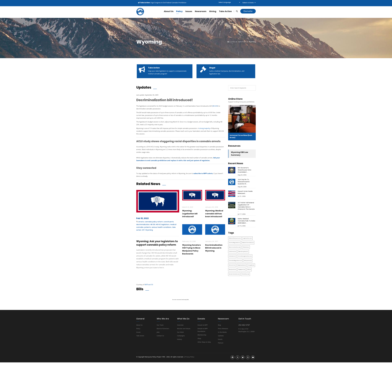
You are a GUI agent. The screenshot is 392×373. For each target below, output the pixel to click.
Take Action (225, 11)
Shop (199, 338)
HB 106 (152, 224)
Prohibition (245, 274)
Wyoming (149, 230)
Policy (179, 11)
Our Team (160, 325)
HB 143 (158, 224)
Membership (202, 335)
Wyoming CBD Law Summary (239, 153)
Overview (180, 325)
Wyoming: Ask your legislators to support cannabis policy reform (157, 243)
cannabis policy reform (154, 222)
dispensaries (241, 265)
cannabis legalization (245, 256)
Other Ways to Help (204, 342)
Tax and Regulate (234, 242)
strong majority (204, 128)
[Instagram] (248, 357)
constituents (169, 222)
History (179, 339)
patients (147, 227)
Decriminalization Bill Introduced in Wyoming (213, 248)
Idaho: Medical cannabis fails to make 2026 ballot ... (246, 221)
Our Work (180, 332)
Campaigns (181, 336)
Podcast (220, 343)
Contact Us (160, 336)
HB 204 (215, 106)
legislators (165, 224)
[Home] (228, 42)
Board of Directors (163, 329)
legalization (247, 238)
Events (220, 339)
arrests (141, 222)
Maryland (232, 269)
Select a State (248, 2)
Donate (248, 11)
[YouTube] (253, 357)
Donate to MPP (203, 325)
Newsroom (200, 11)
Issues (188, 11)
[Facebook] (232, 357)
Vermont (232, 265)
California (232, 251)
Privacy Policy (189, 357)
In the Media (222, 332)
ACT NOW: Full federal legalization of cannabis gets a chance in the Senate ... (246, 207)
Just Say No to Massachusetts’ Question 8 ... (244, 181)
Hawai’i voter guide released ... (245, 192)
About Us (139, 325)
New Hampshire (243, 251)
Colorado (232, 256)
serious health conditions (161, 227)
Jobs (158, 332)
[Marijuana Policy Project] (140, 15)
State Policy (242, 42)
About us (168, 11)
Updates (221, 336)
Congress (251, 265)
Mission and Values (183, 329)
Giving (212, 11)
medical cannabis (248, 242)
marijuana (248, 260)
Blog (219, 325)
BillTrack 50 (149, 285)
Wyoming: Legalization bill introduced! (189, 213)
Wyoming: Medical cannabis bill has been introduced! (214, 213)
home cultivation (234, 274)
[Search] (236, 11)
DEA (249, 269)
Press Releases (223, 329)
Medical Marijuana (235, 238)
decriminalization (143, 224)
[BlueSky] (242, 357)
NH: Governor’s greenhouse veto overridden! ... (244, 170)
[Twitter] (237, 357)
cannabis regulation (235, 260)
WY (143, 230)
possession (241, 269)
